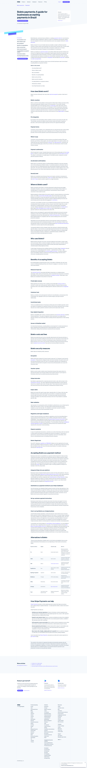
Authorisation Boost (34, 709)
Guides (59, 706)
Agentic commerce (47, 709)
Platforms (46, 722)
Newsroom (60, 728)
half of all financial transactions (62, 223)
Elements (32, 720)
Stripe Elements (53, 477)
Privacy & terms (60, 713)
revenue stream (61, 283)
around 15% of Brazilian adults (45, 195)
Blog (58, 709)
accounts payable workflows (51, 251)
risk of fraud (35, 179)
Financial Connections (34, 722)
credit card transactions (54, 215)
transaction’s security (35, 382)
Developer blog (47, 758)
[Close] (85, 762)
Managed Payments (34, 729)
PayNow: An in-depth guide (37, 663)
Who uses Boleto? (20, 43)
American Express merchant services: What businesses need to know (44, 666)
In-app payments (47, 717)
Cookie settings (60, 720)
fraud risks (62, 57)
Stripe (38, 464)
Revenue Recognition (34, 736)
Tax (31, 738)
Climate (32, 714)
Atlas (32, 707)
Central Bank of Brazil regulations (53, 523)
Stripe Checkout (61, 477)
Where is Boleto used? (21, 41)
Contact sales (65, 1)
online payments (57, 142)
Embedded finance (47, 713)
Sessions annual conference (63, 712)
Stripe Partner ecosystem (48, 744)
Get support (60, 735)
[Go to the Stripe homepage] (18, 705)
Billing (32, 710)
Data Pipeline (33, 719)
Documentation (47, 749)
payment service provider (39, 343)
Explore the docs (61, 687)
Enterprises (46, 706)
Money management (48, 720)
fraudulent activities (55, 275)
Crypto (32, 717)
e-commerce (54, 200)
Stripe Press (60, 730)
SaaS (45, 723)
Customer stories (61, 707)
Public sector (46, 736)
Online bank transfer (55, 563)
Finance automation (47, 714)
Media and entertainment (48, 731)
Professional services (48, 734)
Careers (59, 727)
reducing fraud (39, 447)
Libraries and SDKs (47, 755)
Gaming (45, 727)
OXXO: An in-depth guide (36, 664)
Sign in (59, 1)
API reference (46, 751)
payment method (58, 38)
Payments (27, 5)
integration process (49, 481)
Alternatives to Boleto (21, 53)
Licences (59, 717)
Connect (32, 716)
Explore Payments (47, 690)
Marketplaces (46, 719)
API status (46, 752)
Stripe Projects (47, 756)
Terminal (32, 740)
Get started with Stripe (22, 20)
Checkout (32, 713)
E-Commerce (46, 712)
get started (33, 636)
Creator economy (47, 726)
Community (60, 710)
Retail (45, 737)
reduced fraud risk (37, 272)
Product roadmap (61, 725)
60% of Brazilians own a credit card (43, 208)
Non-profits (46, 733)
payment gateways (61, 314)
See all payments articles (22, 665)
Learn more (60, 20)
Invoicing (32, 724)
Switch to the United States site (67, 765)
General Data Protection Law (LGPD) (57, 419)
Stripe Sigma (33, 737)
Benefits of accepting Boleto (22, 45)
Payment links (33, 730)
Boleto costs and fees (21, 47)
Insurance (46, 730)
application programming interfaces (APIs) (49, 474)
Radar (32, 734)
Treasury (32, 741)
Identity (32, 723)
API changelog (46, 753)
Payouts (32, 733)
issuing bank (53, 105)
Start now (20, 690)
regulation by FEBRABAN (45, 443)
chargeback (50, 57)
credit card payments (36, 58)
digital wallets (61, 111)
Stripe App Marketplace (48, 742)
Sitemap (59, 719)
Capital (32, 712)
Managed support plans (62, 736)
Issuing (32, 726)
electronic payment (54, 94)
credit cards (64, 206)
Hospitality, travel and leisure (49, 729)
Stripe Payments (34, 604)
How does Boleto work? (21, 39)
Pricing (45, 1)
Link (31, 727)
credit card (50, 177)
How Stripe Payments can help (22, 55)
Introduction (19, 37)
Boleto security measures (22, 49)
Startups (45, 707)
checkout (50, 142)
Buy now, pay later (54, 586)
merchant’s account (64, 153)
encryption (33, 359)
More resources (20, 5)
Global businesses (47, 716)
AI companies (46, 724)
